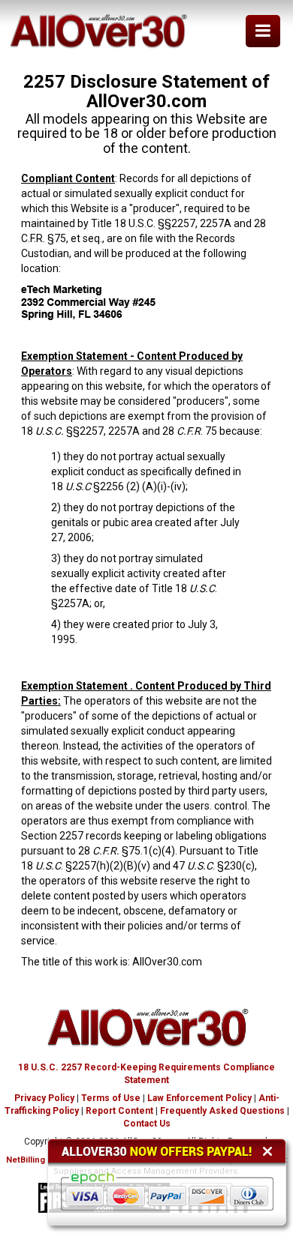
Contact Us (147, 1123)
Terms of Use (110, 1098)
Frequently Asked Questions (222, 1111)
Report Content (119, 1111)
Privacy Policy (44, 1098)
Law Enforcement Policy (199, 1098)
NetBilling (25, 1160)
